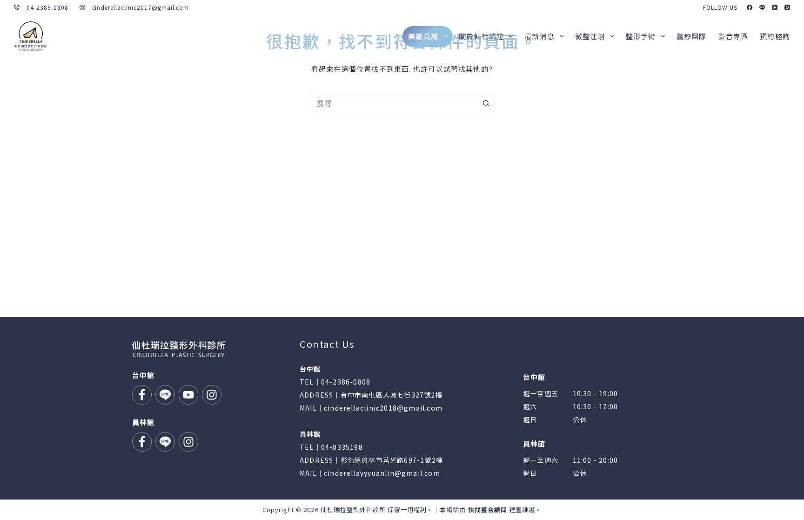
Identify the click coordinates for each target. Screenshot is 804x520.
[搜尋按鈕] (486, 103)
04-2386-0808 (47, 7)
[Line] (762, 7)
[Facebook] (749, 7)
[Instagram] (787, 7)
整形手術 (641, 36)
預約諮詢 (775, 36)
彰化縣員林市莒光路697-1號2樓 (392, 460)
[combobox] (393, 103)
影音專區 (733, 36)
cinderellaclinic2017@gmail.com (140, 7)
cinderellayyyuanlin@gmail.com (382, 473)
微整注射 (590, 36)
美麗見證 (423, 36)
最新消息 (539, 36)
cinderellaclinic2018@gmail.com (383, 407)
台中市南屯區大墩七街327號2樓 (391, 394)
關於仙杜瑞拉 (481, 36)
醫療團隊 (692, 36)
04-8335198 (342, 447)
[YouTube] (774, 7)
